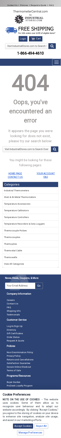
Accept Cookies (23, 426)
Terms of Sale (14, 370)
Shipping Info (14, 311)
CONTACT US (15, 177)
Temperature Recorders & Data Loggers (24, 224)
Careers (11, 300)
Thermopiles (10, 244)
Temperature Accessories (17, 204)
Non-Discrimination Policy (20, 352)
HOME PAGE (15, 173)
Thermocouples (12, 237)
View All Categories (14, 264)
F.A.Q (51, 5)
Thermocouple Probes (15, 230)
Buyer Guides (13, 382)
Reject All (41, 426)
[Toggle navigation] (56, 62)
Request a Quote (38, 5)
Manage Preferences (30, 432)
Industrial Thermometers (16, 190)
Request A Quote (15, 340)
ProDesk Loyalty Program (20, 385)
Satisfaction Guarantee (18, 363)
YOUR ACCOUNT (46, 173)
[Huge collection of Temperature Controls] (30, 17)
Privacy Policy (14, 356)
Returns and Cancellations (20, 359)
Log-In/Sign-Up (15, 326)
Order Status (13, 337)
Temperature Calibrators (16, 210)
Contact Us (12, 5)
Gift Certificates (15, 333)
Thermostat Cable (13, 250)
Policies (24, 5)
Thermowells (10, 257)
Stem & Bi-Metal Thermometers (20, 197)
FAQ (9, 307)
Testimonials (13, 314)
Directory (11, 330)
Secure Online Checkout (19, 367)
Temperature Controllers (16, 217)
